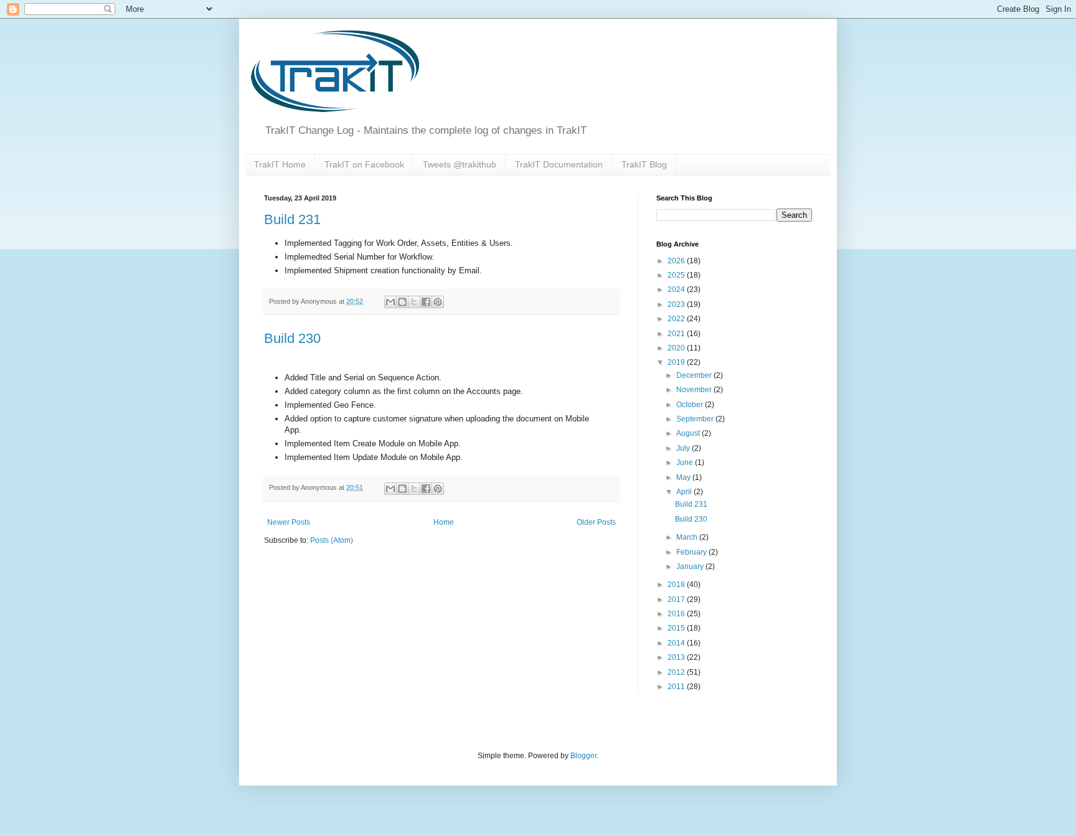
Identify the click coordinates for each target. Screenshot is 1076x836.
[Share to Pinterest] (438, 302)
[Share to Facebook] (426, 302)
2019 (677, 362)
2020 (677, 348)
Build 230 (292, 338)
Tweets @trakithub (459, 164)
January (691, 566)
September (695, 419)
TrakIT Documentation (559, 164)
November (695, 389)
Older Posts (596, 522)
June (685, 462)
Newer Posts (288, 522)
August (689, 433)
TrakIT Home (280, 164)
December (695, 375)
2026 (677, 260)
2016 (677, 613)
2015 (677, 628)
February (692, 552)
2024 (677, 289)
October (690, 404)
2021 (677, 333)
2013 (677, 657)
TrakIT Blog (644, 164)
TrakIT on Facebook (364, 164)
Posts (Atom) (331, 540)
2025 (677, 275)
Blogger (583, 755)
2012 (677, 672)
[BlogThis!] (402, 302)
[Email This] (390, 302)
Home (443, 522)
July (684, 448)
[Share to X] (414, 302)
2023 (677, 304)
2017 (677, 599)
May (684, 477)
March (687, 537)
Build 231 (292, 219)
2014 (677, 643)
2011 (677, 686)
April (685, 491)
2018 (677, 584)
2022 (677, 318)
